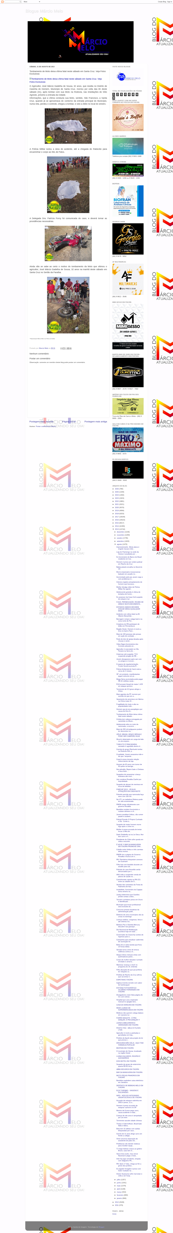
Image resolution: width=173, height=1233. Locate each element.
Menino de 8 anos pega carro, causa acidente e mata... (127, 1111)
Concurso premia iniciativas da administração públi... (127, 910)
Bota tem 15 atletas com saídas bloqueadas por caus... (128, 1129)
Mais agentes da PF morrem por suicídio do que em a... (128, 695)
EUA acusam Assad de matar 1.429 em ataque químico (129, 685)
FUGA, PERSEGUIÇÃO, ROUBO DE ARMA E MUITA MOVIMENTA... (129, 603)
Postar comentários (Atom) (46, 426)
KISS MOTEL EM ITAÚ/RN (126, 1061)
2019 (117, 510)
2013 (117, 529)
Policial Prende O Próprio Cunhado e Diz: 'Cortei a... (129, 820)
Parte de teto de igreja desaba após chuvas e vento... (129, 640)
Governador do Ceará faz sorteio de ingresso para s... (129, 936)
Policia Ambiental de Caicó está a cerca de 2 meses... (128, 670)
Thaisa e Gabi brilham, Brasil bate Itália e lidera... (129, 1125)
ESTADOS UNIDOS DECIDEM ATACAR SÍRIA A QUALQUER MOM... (128, 609)
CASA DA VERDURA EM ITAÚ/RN (128, 1005)
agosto (119, 544)
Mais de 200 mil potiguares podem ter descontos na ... (129, 730)
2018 (117, 514)
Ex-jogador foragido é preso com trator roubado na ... (128, 1170)
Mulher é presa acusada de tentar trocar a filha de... (129, 830)
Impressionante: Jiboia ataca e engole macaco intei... (127, 548)
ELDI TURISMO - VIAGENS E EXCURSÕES (127, 1091)
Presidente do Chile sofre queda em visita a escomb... (129, 840)
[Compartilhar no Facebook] (68, 348)
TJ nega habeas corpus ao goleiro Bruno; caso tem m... (129, 1150)
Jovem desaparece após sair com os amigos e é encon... (129, 660)
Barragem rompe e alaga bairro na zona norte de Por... (129, 620)
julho (119, 1180)
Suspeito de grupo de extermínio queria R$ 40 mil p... (128, 1065)
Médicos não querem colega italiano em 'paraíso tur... (129, 1014)
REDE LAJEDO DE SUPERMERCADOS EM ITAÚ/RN (129, 1009)
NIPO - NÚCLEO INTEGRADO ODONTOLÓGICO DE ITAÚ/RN (129, 1096)
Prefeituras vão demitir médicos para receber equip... (128, 1145)
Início (114, 1214)
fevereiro (120, 1195)
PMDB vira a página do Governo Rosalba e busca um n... (128, 855)
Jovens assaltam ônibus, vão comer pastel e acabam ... (129, 815)
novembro (121, 535)
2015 (117, 523)
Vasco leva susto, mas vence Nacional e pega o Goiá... (127, 1155)
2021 (117, 504)
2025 (117, 492)
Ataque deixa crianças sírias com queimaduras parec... (128, 956)
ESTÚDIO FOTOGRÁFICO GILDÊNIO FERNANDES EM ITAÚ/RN (127, 990)
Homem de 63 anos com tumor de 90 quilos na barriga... (129, 765)
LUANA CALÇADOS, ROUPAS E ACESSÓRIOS (128, 1057)
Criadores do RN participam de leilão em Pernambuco (127, 625)
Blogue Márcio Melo (44, 10)
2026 (117, 489)
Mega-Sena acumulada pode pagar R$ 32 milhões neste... (129, 680)
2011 (117, 1205)
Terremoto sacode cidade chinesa (129, 1120)
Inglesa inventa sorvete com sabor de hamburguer (129, 984)
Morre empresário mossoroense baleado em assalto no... (128, 573)
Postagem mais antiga (95, 421)
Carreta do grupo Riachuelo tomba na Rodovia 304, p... (129, 750)
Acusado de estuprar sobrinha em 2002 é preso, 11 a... (129, 1101)
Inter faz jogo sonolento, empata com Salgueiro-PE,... (128, 1160)
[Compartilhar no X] (66, 348)
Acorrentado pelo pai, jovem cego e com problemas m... (129, 578)
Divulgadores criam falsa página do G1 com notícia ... (129, 996)
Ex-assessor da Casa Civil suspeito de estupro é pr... (129, 598)
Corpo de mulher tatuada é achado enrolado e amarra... (129, 961)
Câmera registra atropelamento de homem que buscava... (129, 583)
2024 (117, 495)
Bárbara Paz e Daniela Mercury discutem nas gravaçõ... (128, 926)
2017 (117, 517)
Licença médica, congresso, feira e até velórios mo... (129, 920)
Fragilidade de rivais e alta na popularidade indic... (127, 705)
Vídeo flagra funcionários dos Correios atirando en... (127, 645)
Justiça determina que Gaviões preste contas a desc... (127, 895)
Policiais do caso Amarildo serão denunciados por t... (128, 870)
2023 (117, 498)
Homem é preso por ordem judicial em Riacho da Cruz (129, 563)
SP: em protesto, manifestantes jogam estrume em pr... (128, 675)
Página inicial (69, 421)
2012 (117, 1202)
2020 (117, 507)
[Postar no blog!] (64, 348)
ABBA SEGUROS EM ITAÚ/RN (127, 1069)
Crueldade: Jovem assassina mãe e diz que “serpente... (129, 755)
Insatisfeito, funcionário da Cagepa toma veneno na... (129, 890)
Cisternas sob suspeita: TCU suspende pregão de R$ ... (127, 655)
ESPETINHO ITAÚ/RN (124, 980)
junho (119, 1183)
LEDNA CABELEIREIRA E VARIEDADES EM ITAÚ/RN (127, 1024)
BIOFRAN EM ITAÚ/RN (125, 1048)
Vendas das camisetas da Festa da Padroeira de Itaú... (129, 885)
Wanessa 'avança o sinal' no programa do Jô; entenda (126, 966)
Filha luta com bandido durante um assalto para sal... (129, 865)
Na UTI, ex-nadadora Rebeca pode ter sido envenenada (129, 800)
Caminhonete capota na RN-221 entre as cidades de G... (128, 880)
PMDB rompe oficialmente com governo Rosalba (127, 805)
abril (119, 1189)
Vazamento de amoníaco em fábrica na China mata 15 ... (129, 700)
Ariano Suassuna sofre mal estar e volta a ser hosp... (129, 1175)
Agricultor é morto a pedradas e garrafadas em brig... (128, 1034)
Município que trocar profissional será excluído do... (128, 905)
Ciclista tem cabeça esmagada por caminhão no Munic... (129, 720)
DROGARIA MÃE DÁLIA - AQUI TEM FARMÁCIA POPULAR (129, 1044)
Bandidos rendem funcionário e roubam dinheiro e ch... (128, 810)
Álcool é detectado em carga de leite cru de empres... (130, 740)
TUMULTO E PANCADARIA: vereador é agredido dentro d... (128, 745)
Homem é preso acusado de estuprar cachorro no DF (127, 1106)
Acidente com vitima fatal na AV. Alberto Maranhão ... (128, 615)
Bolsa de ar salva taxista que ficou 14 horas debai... (129, 946)
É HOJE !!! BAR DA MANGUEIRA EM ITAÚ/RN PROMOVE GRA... (129, 845)
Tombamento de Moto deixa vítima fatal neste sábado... (129, 715)
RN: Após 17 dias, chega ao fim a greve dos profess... (128, 1165)
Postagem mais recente (41, 421)
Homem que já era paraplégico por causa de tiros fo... (129, 710)
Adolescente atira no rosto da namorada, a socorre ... (127, 725)
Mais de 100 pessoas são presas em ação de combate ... (128, 635)
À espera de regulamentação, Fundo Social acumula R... (127, 665)
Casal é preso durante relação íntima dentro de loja (127, 760)
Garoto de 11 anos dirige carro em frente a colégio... (129, 1135)
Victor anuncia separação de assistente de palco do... (127, 1140)
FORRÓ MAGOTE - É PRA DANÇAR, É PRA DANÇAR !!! (128, 1019)
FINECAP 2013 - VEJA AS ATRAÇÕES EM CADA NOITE (128, 790)
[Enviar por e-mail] (61, 348)
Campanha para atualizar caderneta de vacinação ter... (129, 940)
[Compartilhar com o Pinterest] (70, 348)
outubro (120, 538)
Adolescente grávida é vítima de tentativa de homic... (128, 593)
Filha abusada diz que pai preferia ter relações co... (129, 971)
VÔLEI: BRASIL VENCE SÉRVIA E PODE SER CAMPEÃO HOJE (129, 735)
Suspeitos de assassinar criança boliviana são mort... (128, 775)
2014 (117, 526)
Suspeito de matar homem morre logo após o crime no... (128, 825)
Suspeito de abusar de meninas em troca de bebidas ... (129, 785)
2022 (117, 501)
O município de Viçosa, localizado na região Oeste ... (128, 1052)
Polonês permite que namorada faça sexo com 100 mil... (130, 795)
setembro (120, 541)
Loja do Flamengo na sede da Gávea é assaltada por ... (127, 553)
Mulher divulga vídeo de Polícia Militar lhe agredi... (128, 588)
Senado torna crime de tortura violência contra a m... (127, 951)
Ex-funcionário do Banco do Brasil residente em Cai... (129, 558)
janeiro (119, 1198)
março (119, 1192)
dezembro (121, 532)
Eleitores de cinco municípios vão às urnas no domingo (129, 915)
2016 (117, 520)
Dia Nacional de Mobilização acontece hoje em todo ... (126, 930)
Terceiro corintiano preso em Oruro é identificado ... (129, 900)
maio (119, 1186)
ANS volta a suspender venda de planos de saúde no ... (128, 875)
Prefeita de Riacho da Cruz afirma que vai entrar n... (129, 976)
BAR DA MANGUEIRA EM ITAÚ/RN (129, 1072)
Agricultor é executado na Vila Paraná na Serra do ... (127, 650)
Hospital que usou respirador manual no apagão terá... (127, 1001)
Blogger (101, 1227)
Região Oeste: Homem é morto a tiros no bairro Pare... (128, 630)
